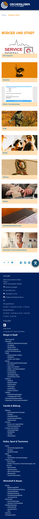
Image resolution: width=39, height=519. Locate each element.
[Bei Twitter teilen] (25, 263)
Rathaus (8, 379)
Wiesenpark (11, 436)
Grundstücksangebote (14, 495)
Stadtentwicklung (13, 493)
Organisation (11, 385)
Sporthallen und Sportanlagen (17, 458)
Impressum (7, 328)
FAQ (8, 511)
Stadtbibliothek (12, 416)
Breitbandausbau (11, 505)
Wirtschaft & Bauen (12, 481)
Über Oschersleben (13, 471)
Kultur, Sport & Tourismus (15, 441)
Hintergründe (11, 507)
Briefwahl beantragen (14, 394)
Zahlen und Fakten (13, 359)
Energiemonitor (10, 515)
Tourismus (8, 460)
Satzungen (11, 386)
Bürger (7, 361)
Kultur (7, 446)
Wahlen (7, 392)
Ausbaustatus (12, 509)
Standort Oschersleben (15, 503)
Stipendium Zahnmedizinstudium (16, 400)
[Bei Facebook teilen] (21, 263)
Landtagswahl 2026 (14, 396)
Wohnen (8, 513)
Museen (10, 450)
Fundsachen (11, 371)
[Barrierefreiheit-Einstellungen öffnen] (35, 263)
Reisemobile (11, 467)
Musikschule (11, 420)
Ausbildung (11, 389)
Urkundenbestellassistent (13, 398)
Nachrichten (11, 347)
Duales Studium (12, 390)
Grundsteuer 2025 (13, 377)
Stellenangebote (12, 349)
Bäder (9, 456)
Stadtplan (10, 357)
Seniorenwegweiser (14, 426)
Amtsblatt (10, 345)
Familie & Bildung (11, 406)
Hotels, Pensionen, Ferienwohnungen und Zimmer (20, 465)
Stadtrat (10, 381)
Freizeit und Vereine (12, 428)
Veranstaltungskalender (15, 448)
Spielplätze (11, 432)
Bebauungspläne (13, 487)
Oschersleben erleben (14, 355)
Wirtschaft (8, 499)
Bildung (7, 410)
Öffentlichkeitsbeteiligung (16, 489)
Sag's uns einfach (13, 367)
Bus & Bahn (11, 462)
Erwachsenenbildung (14, 418)
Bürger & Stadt (14, 15)
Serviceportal (9, 339)
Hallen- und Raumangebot (16, 369)
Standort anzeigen (11, 287)
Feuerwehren (11, 373)
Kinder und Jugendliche (15, 424)
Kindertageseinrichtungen (16, 412)
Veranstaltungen (13, 430)
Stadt (7, 353)
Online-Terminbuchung (12, 351)
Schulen (10, 414)
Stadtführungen (12, 452)
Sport (7, 454)
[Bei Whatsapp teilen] (29, 263)
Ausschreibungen (13, 501)
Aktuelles (8, 341)
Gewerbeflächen (12, 491)
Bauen (7, 485)
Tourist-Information (13, 475)
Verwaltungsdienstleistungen (17, 363)
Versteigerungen (13, 375)
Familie (7, 422)
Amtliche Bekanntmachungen (17, 343)
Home (4, 15)
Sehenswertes (12, 470)
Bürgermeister (12, 383)
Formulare (10, 365)
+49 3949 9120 (10, 290)
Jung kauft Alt (12, 497)
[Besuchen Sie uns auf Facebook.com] (4, 325)
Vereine (10, 434)
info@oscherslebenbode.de (14, 297)
